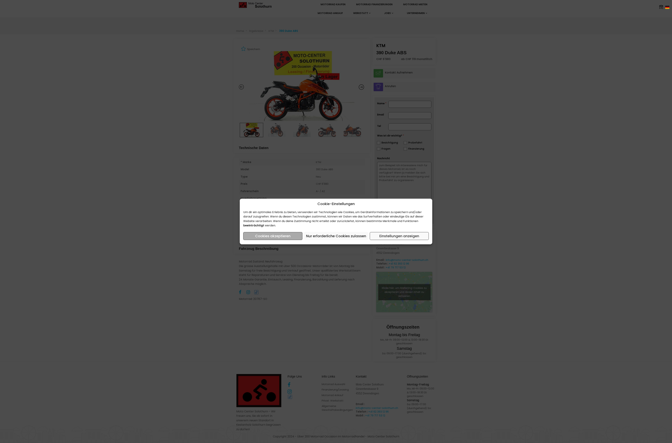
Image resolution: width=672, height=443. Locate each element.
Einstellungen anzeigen (399, 236)
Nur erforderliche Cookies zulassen (336, 236)
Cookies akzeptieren (272, 236)
